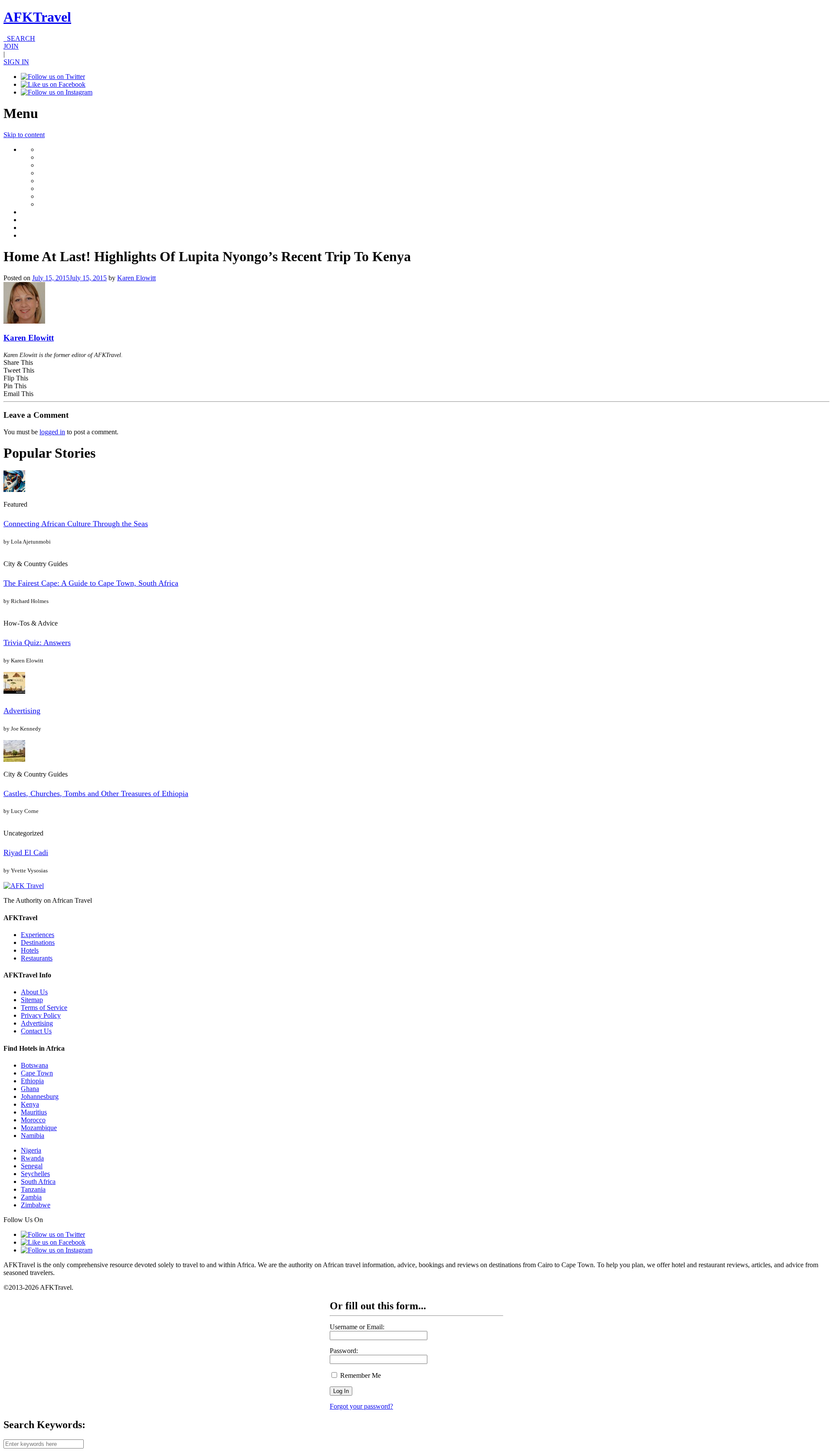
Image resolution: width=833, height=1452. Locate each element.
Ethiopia (32, 1081)
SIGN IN (16, 62)
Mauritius (34, 1112)
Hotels (30, 950)
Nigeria (31, 1150)
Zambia (31, 1197)
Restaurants (36, 958)
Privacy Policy (41, 1015)
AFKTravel (37, 17)
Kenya (30, 1104)
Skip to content (24, 134)
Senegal (32, 1166)
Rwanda (32, 1158)
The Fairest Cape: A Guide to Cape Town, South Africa (90, 583)
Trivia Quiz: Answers (37, 642)
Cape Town (37, 1073)
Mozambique (39, 1127)
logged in (52, 432)
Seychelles (35, 1173)
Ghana (30, 1088)
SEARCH (19, 38)
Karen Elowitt (136, 278)
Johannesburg (40, 1096)
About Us (34, 992)
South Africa (38, 1181)
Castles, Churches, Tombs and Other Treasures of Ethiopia (95, 793)
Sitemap (32, 999)
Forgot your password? (361, 1406)
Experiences (37, 934)
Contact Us (36, 1031)
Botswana (34, 1065)
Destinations (38, 942)
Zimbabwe (35, 1205)
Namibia (32, 1135)
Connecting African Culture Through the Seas (75, 523)
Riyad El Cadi (25, 852)
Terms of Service (44, 1007)
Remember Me (359, 1375)
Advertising (21, 710)
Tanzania (33, 1189)
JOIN (11, 46)
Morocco (33, 1120)
